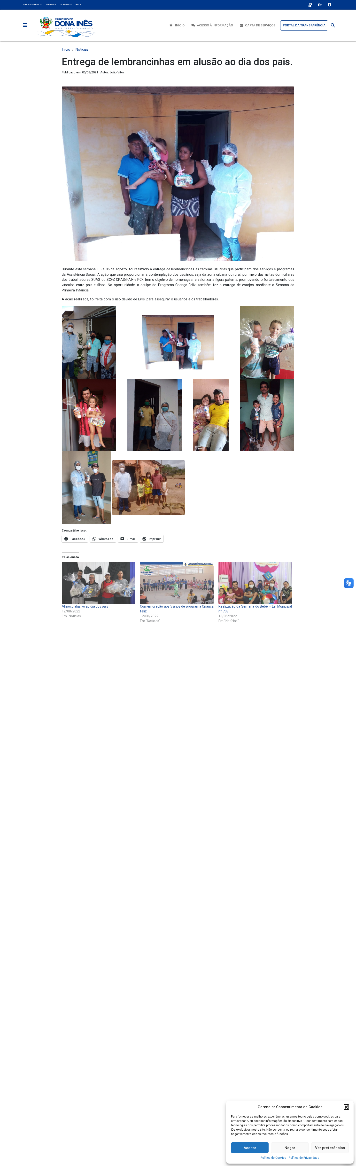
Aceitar (250, 1148)
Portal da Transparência (304, 25)
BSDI (78, 4)
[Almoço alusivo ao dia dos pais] (98, 583)
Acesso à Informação (214, 25)
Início (179, 25)
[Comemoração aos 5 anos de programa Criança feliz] (176, 583)
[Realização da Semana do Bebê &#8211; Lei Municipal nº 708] (255, 583)
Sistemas (66, 4)
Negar (290, 1148)
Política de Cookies (273, 1157)
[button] (346, 1106)
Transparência (32, 4)
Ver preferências (330, 1148)
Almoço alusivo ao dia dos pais (85, 606)
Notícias (82, 49)
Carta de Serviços (259, 25)
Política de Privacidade (304, 1157)
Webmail (51, 4)
